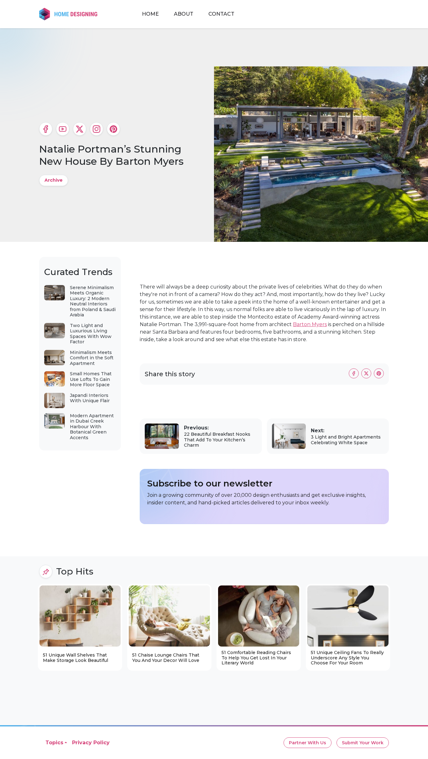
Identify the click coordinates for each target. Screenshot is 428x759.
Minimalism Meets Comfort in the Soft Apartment (91, 358)
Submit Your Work (363, 743)
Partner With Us (307, 743)
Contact (221, 14)
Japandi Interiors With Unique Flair (90, 398)
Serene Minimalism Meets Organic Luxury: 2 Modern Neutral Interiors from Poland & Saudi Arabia (93, 301)
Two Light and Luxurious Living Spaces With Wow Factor (91, 334)
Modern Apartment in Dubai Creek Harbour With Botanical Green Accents (92, 426)
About (183, 14)
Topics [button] (54, 743)
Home (150, 14)
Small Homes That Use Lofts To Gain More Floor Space (91, 379)
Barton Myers (310, 324)
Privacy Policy (91, 743)
